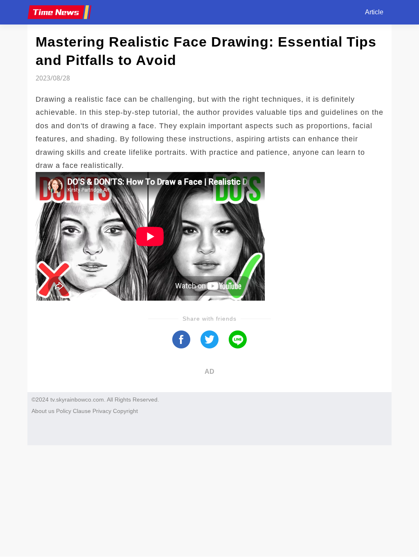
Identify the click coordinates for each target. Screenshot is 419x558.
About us (43, 411)
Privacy (101, 411)
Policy (63, 411)
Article (374, 12)
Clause (82, 411)
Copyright (125, 411)
